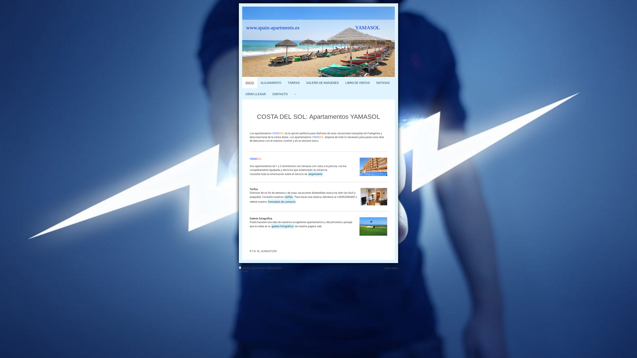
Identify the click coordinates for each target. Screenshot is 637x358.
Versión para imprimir (254, 268)
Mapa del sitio (274, 268)
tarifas (289, 197)
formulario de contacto (281, 201)
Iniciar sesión (391, 268)
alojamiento (315, 174)
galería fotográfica (283, 226)
